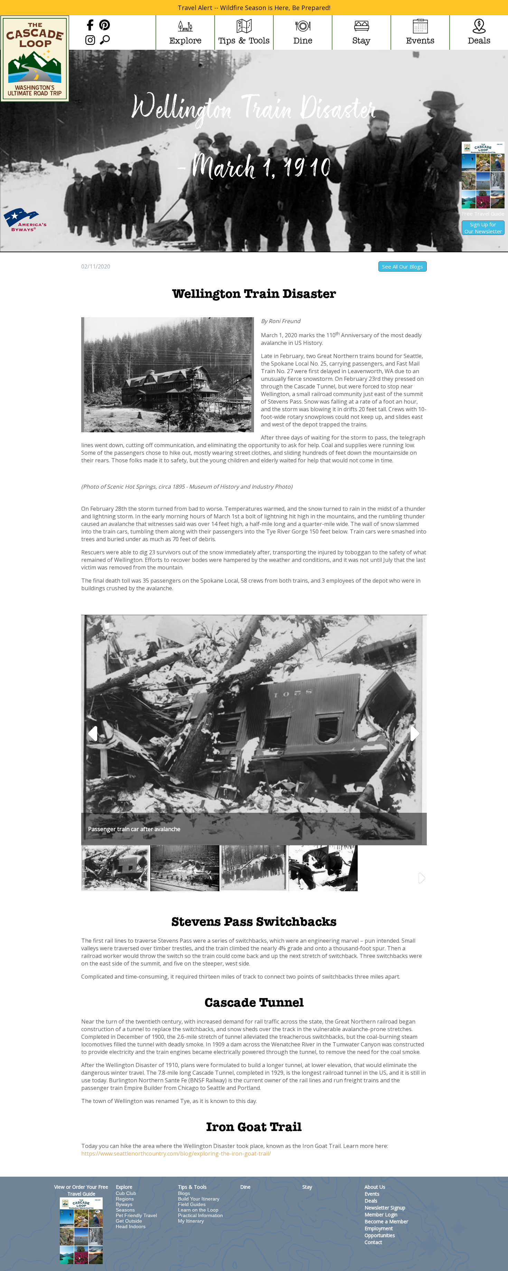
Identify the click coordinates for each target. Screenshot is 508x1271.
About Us (375, 1187)
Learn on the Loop (198, 1210)
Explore (124, 1187)
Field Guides (192, 1204)
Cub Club (126, 1193)
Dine (245, 1187)
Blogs (184, 1193)
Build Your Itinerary (198, 1199)
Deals (371, 1200)
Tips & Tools (192, 1187)
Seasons (125, 1210)
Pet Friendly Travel (136, 1215)
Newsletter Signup (385, 1207)
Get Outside (129, 1221)
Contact (373, 1242)
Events (372, 1193)
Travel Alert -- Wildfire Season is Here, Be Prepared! (254, 7)
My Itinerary (191, 1221)
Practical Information (200, 1215)
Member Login (381, 1214)
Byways (124, 1204)
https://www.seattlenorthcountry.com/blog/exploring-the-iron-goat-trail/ (176, 1153)
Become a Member (386, 1221)
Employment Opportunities (380, 1232)
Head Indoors (130, 1226)
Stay (307, 1187)
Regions (125, 1199)
